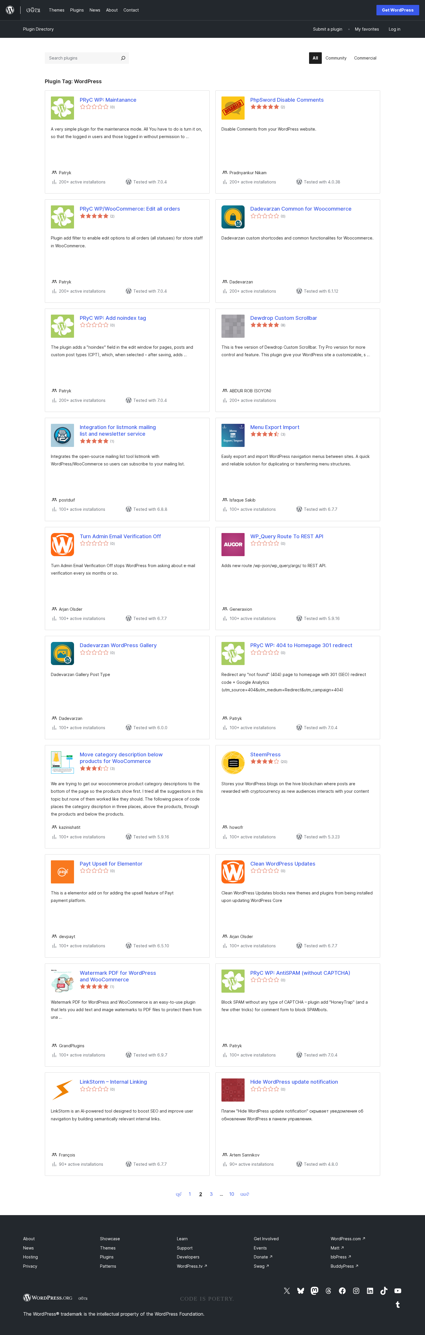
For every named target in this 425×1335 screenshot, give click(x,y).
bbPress (341, 1256)
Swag (261, 1266)
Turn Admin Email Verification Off (120, 536)
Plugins (107, 1256)
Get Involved (266, 1238)
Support (185, 1247)
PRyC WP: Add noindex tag (113, 318)
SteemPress (265, 754)
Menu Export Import (275, 427)
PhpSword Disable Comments (287, 100)
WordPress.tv (192, 1266)
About (29, 1238)
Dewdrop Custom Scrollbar (283, 318)
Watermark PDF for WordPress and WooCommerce (118, 976)
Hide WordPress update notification (294, 1082)
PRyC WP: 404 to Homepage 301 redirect (301, 645)
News (28, 1247)
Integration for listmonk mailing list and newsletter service (118, 430)
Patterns (108, 1266)
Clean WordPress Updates (282, 864)
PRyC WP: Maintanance (108, 100)
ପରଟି (244, 1194)
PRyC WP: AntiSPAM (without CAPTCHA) (300, 973)
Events (260, 1247)
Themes (108, 1247)
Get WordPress (398, 10)
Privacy (30, 1266)
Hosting (30, 1256)
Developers (188, 1256)
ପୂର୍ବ (179, 1194)
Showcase (110, 1238)
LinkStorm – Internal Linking (113, 1082)
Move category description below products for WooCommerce (121, 757)
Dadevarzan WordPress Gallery (118, 645)
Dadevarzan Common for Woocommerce (301, 209)
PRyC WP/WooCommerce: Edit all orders (130, 209)
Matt (337, 1247)
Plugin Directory (38, 29)
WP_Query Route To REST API (286, 536)
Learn (182, 1238)
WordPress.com (348, 1238)
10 (231, 1194)
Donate (263, 1256)
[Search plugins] (123, 58)
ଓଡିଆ (83, 1298)
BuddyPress (345, 1266)
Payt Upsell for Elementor (111, 864)
